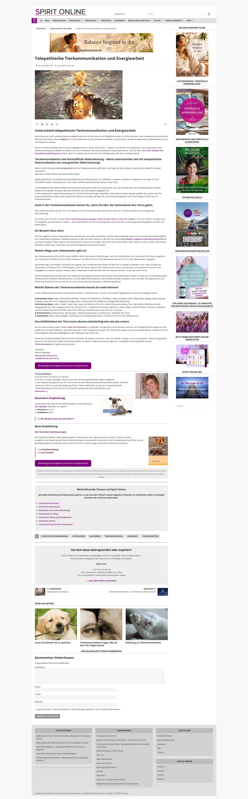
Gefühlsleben (79, 536)
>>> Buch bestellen (45, 452)
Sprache (76, 147)
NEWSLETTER (119, 14)
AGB (158, 748)
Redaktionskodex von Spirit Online (110, 751)
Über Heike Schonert (105, 759)
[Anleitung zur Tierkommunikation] (147, 624)
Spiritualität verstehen (49, 503)
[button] (37, 124)
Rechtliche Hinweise (164, 736)
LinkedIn (160, 775)
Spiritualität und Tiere (65, 65)
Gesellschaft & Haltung (138, 20)
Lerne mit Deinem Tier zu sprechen (53, 642)
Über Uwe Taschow (104, 763)
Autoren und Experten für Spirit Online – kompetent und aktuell (121, 740)
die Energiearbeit (64, 168)
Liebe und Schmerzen (77, 327)
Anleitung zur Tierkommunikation (143, 642)
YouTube (160, 771)
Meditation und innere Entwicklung (54, 510)
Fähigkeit (63, 139)
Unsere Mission (59, 20)
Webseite (39, 702)
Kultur (157, 20)
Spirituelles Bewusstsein (49, 506)
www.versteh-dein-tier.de (46, 355)
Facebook (161, 766)
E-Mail (37, 694)
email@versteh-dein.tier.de (47, 358)
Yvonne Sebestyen (150, 536)
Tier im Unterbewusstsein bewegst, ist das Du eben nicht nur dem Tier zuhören (100, 219)
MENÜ (34, 22)
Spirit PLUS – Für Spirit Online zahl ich (111, 779)
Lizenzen (160, 752)
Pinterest (160, 779)
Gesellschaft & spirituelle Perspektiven (56, 524)
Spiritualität (74, 20)
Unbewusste (132, 536)
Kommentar (40, 667)
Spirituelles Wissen (47, 521)
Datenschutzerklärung (165, 740)
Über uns (100, 755)
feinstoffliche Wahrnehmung (54, 536)
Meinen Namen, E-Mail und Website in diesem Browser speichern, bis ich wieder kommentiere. (78, 709)
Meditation (106, 20)
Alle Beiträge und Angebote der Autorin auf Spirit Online (63, 365)
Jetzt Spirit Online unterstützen (103, 580)
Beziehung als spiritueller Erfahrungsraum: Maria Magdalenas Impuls (62, 743)
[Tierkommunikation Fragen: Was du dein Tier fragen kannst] (101, 624)
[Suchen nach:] (192, 406)
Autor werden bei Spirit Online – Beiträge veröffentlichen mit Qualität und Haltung (123, 745)
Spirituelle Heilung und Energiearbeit (55, 517)
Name (37, 687)
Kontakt (100, 771)
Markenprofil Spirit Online (107, 767)
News (47, 20)
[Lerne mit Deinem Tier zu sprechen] (56, 624)
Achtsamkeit (119, 20)
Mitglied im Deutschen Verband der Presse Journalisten (118, 783)
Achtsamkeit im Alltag (48, 514)
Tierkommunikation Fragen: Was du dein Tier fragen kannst (98, 644)
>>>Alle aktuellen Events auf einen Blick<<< (56, 418)
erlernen (74, 136)
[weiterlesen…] (41, 391)
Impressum (161, 744)
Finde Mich (101, 775)
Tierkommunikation (43, 344)
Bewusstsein (90, 20)
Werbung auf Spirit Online (106, 736)
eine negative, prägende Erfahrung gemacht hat (142, 239)
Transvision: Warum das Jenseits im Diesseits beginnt (56, 753)
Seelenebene (95, 536)
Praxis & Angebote (173, 20)
